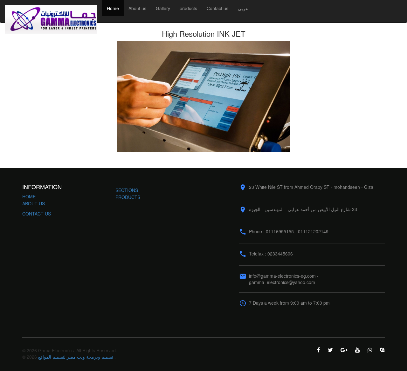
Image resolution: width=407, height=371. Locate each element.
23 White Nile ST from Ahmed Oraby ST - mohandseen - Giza (311, 187)
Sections (126, 190)
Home (113, 8)
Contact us (217, 8)
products (188, 8)
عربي (243, 8)
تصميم (107, 357)
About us (137, 8)
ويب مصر (76, 357)
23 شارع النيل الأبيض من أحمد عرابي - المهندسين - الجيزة (303, 209)
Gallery (163, 8)
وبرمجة (93, 357)
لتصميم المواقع (52, 357)
